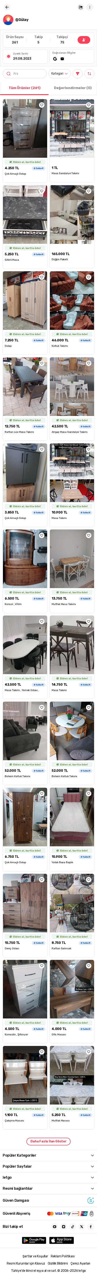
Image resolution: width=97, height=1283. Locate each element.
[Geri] (7, 7)
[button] (80, 7)
